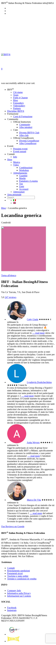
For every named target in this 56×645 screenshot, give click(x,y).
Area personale (14, 194)
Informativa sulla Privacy (19, 593)
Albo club (24, 135)
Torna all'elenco (8, 275)
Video (16, 165)
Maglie (22, 178)
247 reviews (10, 297)
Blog (15, 100)
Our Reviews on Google (12, 526)
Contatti (11, 568)
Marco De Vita (34, 500)
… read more (38, 333)
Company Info (14, 590)
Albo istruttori (25, 127)
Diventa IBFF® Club (29, 132)
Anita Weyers (33, 442)
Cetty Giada (32, 319)
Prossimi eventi (20, 148)
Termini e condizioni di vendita (21, 578)
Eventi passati (19, 151)
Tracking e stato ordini (17, 576)
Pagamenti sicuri (15, 573)
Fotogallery (18, 103)
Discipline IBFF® (15, 111)
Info (15, 157)
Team (15, 95)
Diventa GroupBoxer (29, 140)
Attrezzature (19, 191)
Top (21, 183)
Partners (17, 108)
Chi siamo (18, 92)
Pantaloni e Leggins (28, 181)
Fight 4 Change (20, 97)
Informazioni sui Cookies (19, 596)
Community (24, 124)
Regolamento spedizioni (18, 570)
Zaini (21, 186)
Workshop (24, 170)
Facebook (11, 607)
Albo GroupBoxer (27, 143)
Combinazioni (25, 167)
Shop (9, 159)
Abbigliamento (20, 173)
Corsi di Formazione (22, 116)
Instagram (11, 610)
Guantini (23, 175)
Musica (16, 162)
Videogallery (19, 105)
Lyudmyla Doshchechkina (39, 382)
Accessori (23, 189)
